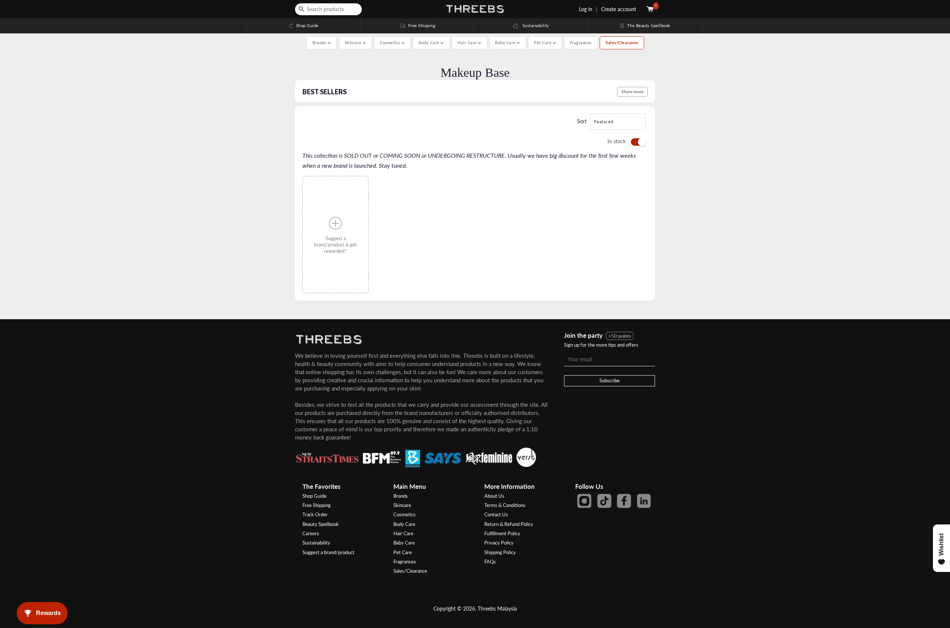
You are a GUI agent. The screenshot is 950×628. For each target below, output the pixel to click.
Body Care (404, 524)
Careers (310, 533)
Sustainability (533, 25)
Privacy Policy (499, 543)
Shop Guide (303, 25)
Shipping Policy (500, 552)
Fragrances (581, 42)
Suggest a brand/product (328, 552)
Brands (400, 496)
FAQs (490, 562)
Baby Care (404, 543)
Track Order (315, 514)
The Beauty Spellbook (645, 25)
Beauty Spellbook (320, 524)
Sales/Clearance (622, 42)
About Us (494, 496)
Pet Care (402, 552)
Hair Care (403, 533)
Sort (582, 121)
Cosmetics (404, 514)
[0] (650, 9)
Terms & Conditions (504, 505)
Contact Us (496, 514)
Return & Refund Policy (508, 524)
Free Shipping (417, 25)
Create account (618, 9)
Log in (585, 9)
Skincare (402, 505)
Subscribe (609, 380)
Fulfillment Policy (502, 533)
